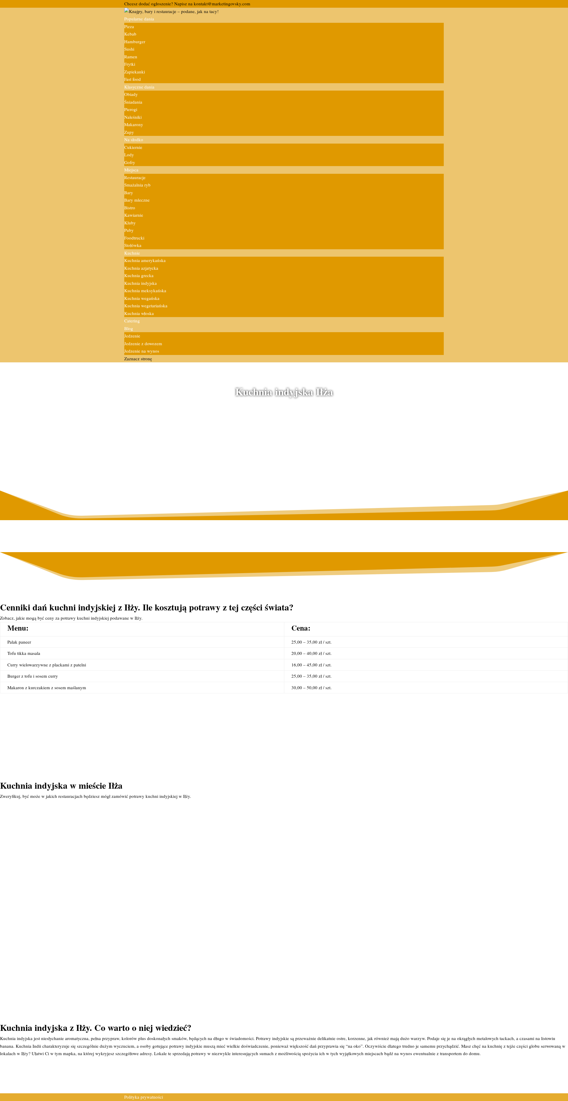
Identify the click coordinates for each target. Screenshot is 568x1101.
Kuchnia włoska (139, 313)
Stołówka (132, 245)
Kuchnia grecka (139, 275)
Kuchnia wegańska (141, 298)
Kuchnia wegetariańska (145, 305)
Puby (129, 230)
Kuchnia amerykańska (145, 260)
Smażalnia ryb (137, 185)
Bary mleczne (137, 200)
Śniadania (133, 102)
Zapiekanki (134, 72)
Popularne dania (139, 19)
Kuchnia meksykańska (145, 290)
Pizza (129, 26)
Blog (128, 328)
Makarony (133, 124)
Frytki (129, 64)
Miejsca (131, 170)
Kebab (130, 34)
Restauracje (135, 177)
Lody (129, 154)
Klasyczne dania (139, 87)
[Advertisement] (284, 441)
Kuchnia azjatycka (141, 268)
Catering (132, 321)
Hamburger (134, 41)
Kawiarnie (133, 215)
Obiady (131, 94)
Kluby (130, 223)
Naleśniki (133, 117)
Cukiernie (133, 147)
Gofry (129, 162)
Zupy (129, 132)
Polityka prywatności (143, 1097)
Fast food (132, 79)
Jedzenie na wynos (141, 351)
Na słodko (133, 139)
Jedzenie (132, 336)
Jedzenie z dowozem (143, 343)
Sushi (129, 49)
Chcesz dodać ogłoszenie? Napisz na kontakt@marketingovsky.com (187, 4)
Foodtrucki (134, 238)
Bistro (129, 207)
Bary (128, 192)
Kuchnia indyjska (140, 283)
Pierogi (130, 109)
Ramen (130, 57)
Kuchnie (132, 253)
